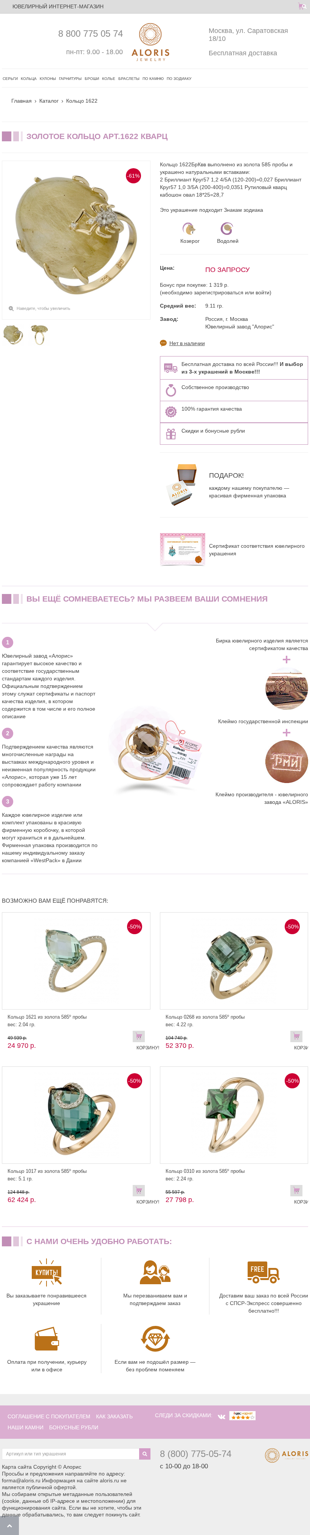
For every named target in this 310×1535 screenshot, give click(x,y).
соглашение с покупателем (49, 1416)
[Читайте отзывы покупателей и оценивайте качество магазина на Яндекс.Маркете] (242, 1415)
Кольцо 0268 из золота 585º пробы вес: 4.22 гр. (205, 1020)
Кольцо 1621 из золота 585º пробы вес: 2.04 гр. (47, 1020)
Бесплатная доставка (243, 53)
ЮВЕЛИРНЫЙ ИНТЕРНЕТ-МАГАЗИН (58, 6)
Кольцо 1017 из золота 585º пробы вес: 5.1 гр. (47, 1175)
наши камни (25, 1427)
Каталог (49, 101)
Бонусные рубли (73, 1427)
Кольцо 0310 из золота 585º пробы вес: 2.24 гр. (205, 1175)
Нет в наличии (187, 343)
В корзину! (140, 1038)
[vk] (221, 1417)
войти (263, 292)
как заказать (114, 1416)
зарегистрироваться (218, 292)
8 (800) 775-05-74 (195, 1454)
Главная (21, 101)
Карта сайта (17, 1467)
